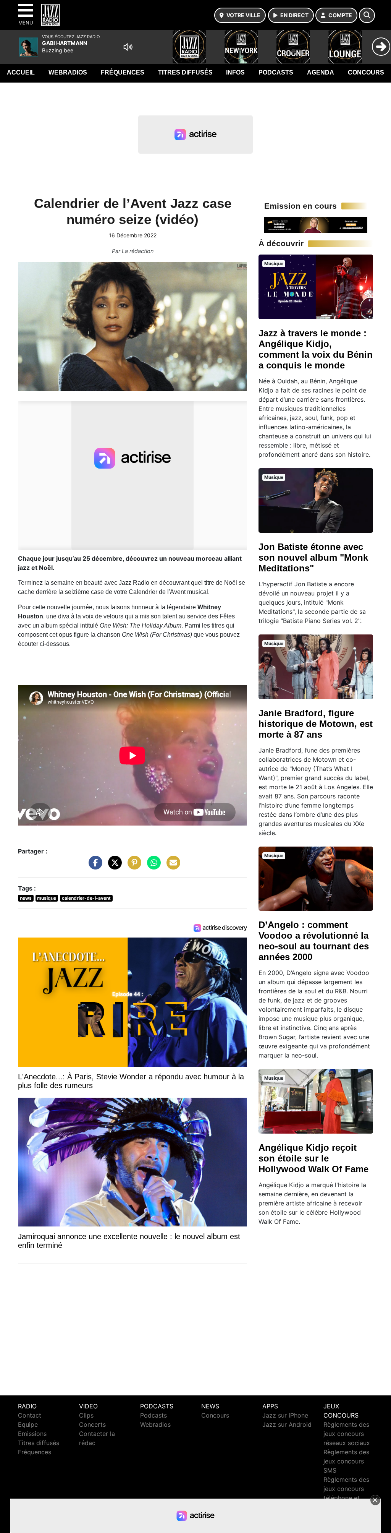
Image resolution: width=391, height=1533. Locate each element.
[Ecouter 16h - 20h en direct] (315, 224)
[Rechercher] (367, 15)
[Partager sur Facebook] (93, 866)
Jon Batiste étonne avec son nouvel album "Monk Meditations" (313, 557)
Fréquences (122, 72)
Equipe (28, 1424)
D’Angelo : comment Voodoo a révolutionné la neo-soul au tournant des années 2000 (314, 941)
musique (46, 898)
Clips (86, 1415)
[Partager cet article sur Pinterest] (132, 866)
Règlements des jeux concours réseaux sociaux (346, 1434)
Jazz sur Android (287, 1424)
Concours (366, 72)
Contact (29, 1415)
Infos (235, 72)
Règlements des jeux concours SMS (346, 1461)
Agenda (320, 72)
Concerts (92, 1424)
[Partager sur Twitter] (113, 866)
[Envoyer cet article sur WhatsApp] (152, 866)
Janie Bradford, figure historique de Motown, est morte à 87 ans (316, 724)
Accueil (21, 72)
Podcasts (276, 72)
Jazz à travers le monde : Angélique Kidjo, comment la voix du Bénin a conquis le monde (316, 349)
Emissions (32, 1433)
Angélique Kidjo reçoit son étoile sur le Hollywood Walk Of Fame (313, 1158)
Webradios (67, 72)
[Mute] (128, 47)
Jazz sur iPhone (285, 1415)
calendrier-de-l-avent (86, 898)
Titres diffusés (185, 72)
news (26, 898)
